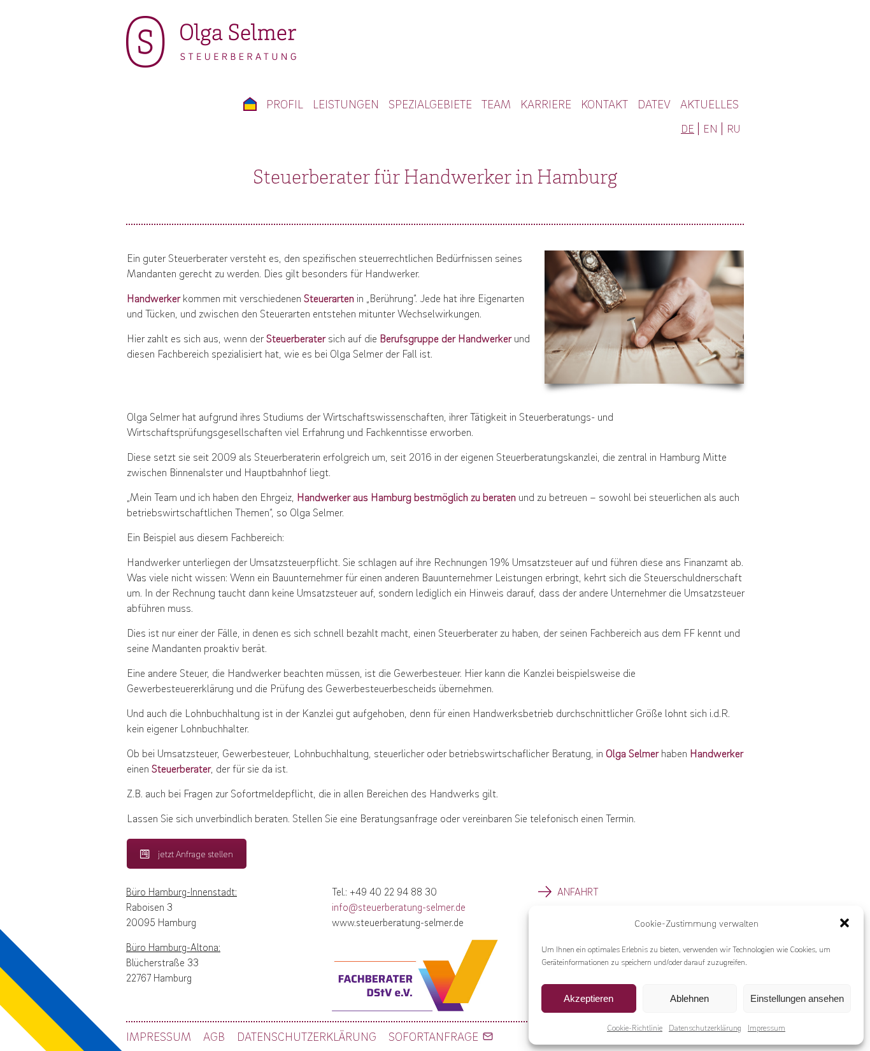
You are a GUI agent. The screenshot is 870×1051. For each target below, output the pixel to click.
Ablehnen (689, 998)
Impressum (766, 1027)
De (687, 128)
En (710, 128)
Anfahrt (578, 891)
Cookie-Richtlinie (634, 1027)
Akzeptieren (588, 998)
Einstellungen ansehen (797, 998)
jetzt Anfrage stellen (195, 853)
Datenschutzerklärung (705, 1027)
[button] (844, 923)
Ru (733, 128)
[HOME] (250, 104)
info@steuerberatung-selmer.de (399, 907)
